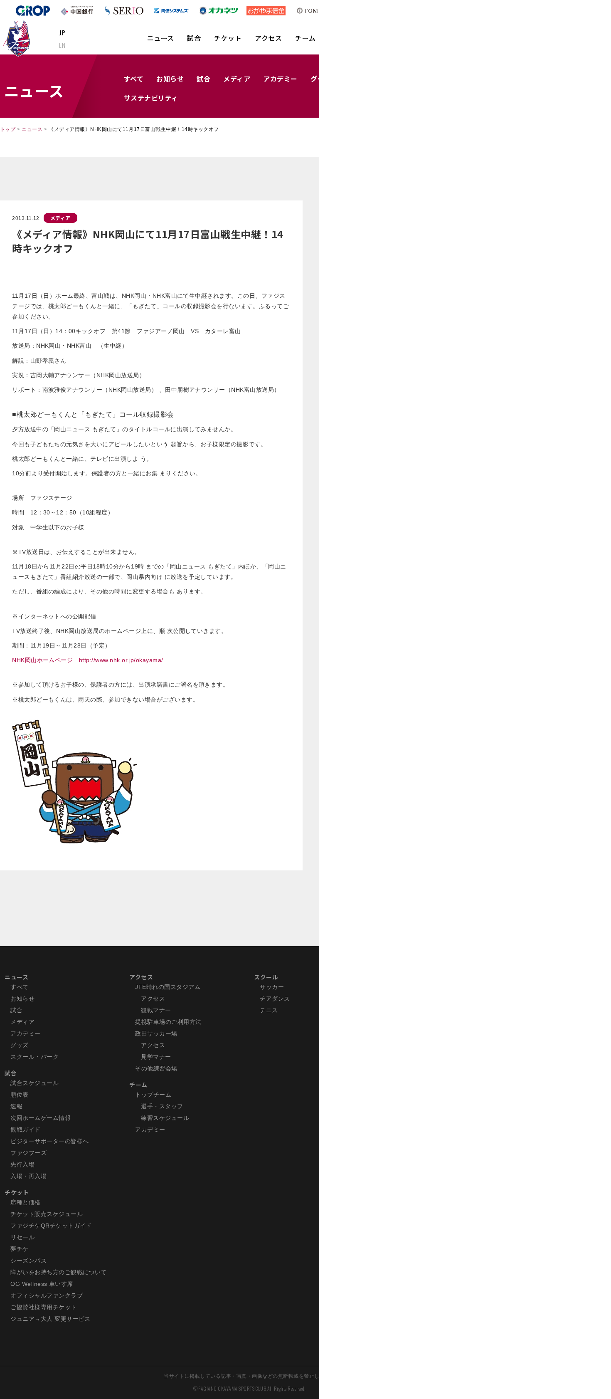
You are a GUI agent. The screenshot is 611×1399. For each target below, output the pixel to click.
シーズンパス (28, 1260)
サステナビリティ (151, 98)
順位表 (19, 1094)
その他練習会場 (156, 1068)
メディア (236, 79)
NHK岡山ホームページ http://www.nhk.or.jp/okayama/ (87, 660)
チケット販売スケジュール (46, 1214)
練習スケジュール (165, 1118)
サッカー (272, 987)
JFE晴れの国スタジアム (167, 987)
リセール (22, 1237)
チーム (305, 38)
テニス (269, 1010)
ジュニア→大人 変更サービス (50, 1318)
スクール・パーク (34, 1056)
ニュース (160, 38)
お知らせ (170, 79)
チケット (227, 38)
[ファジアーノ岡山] (18, 38)
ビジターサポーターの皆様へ (49, 1141)
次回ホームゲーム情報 (40, 1118)
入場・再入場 (28, 1176)
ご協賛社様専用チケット (43, 1307)
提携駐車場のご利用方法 (168, 1021)
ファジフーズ (28, 1152)
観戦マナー (156, 1010)
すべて (133, 79)
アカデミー (280, 79)
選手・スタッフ (162, 1106)
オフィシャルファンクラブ (46, 1295)
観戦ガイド (25, 1129)
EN (62, 44)
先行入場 (22, 1164)
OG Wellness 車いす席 (41, 1283)
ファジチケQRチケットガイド (51, 1225)
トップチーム (153, 1094)
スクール (266, 977)
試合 (194, 38)
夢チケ (19, 1249)
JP (62, 32)
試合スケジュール (34, 1083)
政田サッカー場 (156, 1033)
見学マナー (156, 1056)
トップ (7, 129)
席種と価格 (25, 1202)
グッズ (19, 1045)
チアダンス (275, 998)
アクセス (268, 38)
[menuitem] (160, 42)
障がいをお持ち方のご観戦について (58, 1272)
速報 (16, 1106)
